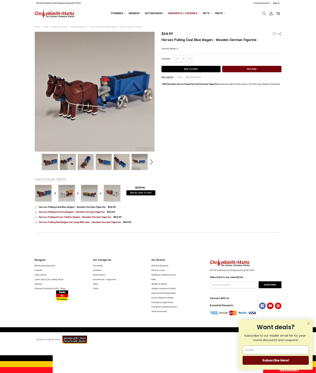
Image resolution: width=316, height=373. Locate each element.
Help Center (41, 275)
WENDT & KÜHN (159, 284)
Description (167, 77)
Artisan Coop (158, 270)
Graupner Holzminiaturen (164, 307)
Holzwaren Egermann (162, 302)
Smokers (134, 13)
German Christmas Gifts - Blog (50, 288)
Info (180, 77)
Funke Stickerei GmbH (162, 297)
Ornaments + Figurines (183, 13)
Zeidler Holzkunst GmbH (163, 288)
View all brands (159, 311)
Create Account (261, 3)
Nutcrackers (154, 13)
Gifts (206, 13)
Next (151, 162)
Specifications (193, 77)
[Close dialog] (308, 323)
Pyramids (117, 13)
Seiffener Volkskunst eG (163, 275)
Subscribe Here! (275, 360)
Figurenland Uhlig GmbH (163, 293)
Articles (38, 284)
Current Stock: (169, 48)
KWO (153, 279)
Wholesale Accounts (45, 265)
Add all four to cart (141, 193)
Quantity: (166, 58)
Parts (219, 13)
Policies (38, 270)
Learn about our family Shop (49, 279)
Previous (38, 162)
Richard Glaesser (160, 265)
